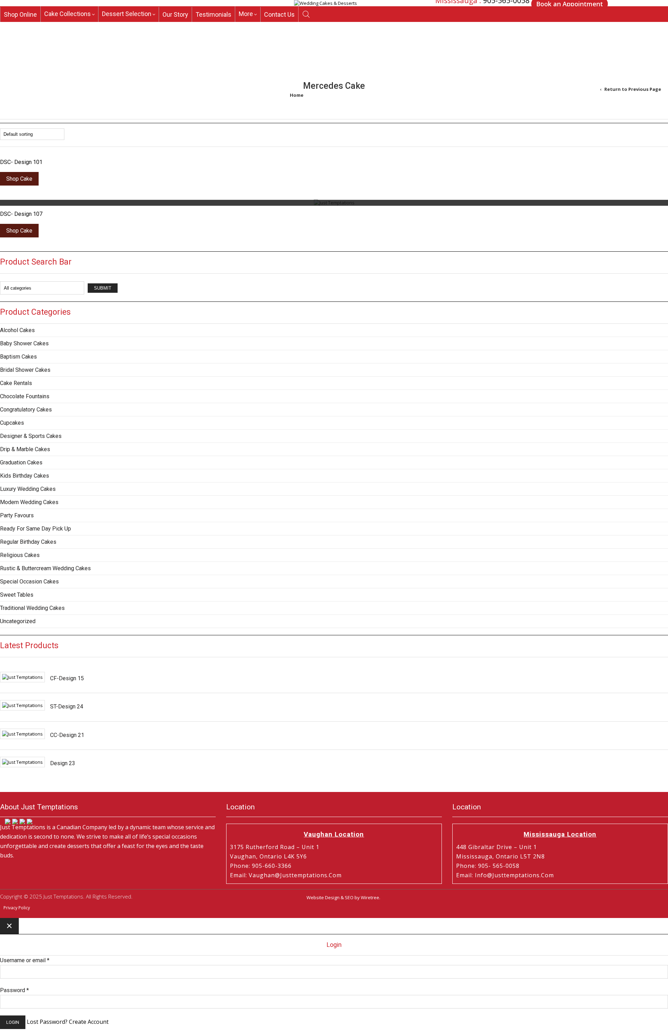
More (246, 26)
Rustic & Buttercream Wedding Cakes (45, 568)
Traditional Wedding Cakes (32, 608)
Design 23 (62, 763)
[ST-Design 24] (22, 705)
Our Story (175, 27)
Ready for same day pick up (35, 528)
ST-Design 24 (66, 706)
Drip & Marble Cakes (25, 449)
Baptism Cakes (18, 356)
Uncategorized (17, 621)
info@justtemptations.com (514, 875)
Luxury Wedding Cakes (28, 489)
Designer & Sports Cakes (31, 436)
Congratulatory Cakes (26, 409)
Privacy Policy (16, 908)
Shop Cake (19, 178)
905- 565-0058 (498, 866)
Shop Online (20, 27)
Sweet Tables (16, 594)
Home (296, 95)
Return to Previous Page (632, 89)
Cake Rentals (16, 383)
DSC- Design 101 (21, 162)
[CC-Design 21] (22, 734)
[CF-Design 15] (22, 677)
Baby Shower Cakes (24, 343)
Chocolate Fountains (24, 396)
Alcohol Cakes (17, 330)
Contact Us (279, 27)
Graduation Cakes (21, 462)
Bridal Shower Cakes (25, 370)
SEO (349, 897)
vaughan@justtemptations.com (295, 875)
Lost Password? (47, 1022)
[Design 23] (22, 762)
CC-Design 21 (67, 735)
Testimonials (213, 27)
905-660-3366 (500, 14)
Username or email (24, 960)
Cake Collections (67, 26)
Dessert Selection (126, 26)
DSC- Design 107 (21, 214)
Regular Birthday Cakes (28, 542)
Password (14, 990)
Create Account (89, 1022)
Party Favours (17, 515)
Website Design (323, 897)
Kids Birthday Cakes (24, 475)
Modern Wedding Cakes (29, 502)
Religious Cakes (20, 555)
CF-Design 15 (67, 678)
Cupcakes (12, 422)
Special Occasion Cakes (29, 581)
